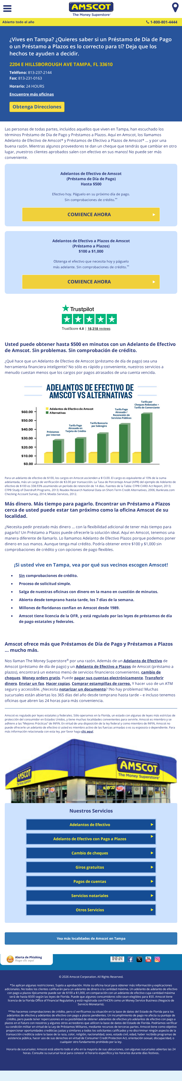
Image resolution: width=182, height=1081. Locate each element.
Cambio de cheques (90, 853)
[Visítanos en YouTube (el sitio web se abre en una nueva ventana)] (150, 961)
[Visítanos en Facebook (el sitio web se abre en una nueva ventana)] (131, 961)
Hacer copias (58, 683)
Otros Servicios (90, 909)
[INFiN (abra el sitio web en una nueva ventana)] (118, 961)
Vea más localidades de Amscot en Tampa (91, 938)
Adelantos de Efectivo (90, 824)
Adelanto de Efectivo (142, 660)
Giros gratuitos (90, 867)
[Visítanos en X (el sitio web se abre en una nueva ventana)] (140, 961)
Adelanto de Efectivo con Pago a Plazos (89, 838)
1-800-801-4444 (163, 22)
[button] (7, 9)
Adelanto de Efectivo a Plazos (103, 666)
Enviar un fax (31, 683)
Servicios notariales (89, 895)
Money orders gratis (41, 677)
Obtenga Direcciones (37, 106)
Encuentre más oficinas (31, 94)
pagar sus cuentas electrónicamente (108, 677)
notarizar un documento (82, 689)
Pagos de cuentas (89, 881)
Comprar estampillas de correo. (101, 683)
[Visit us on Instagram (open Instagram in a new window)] (159, 961)
